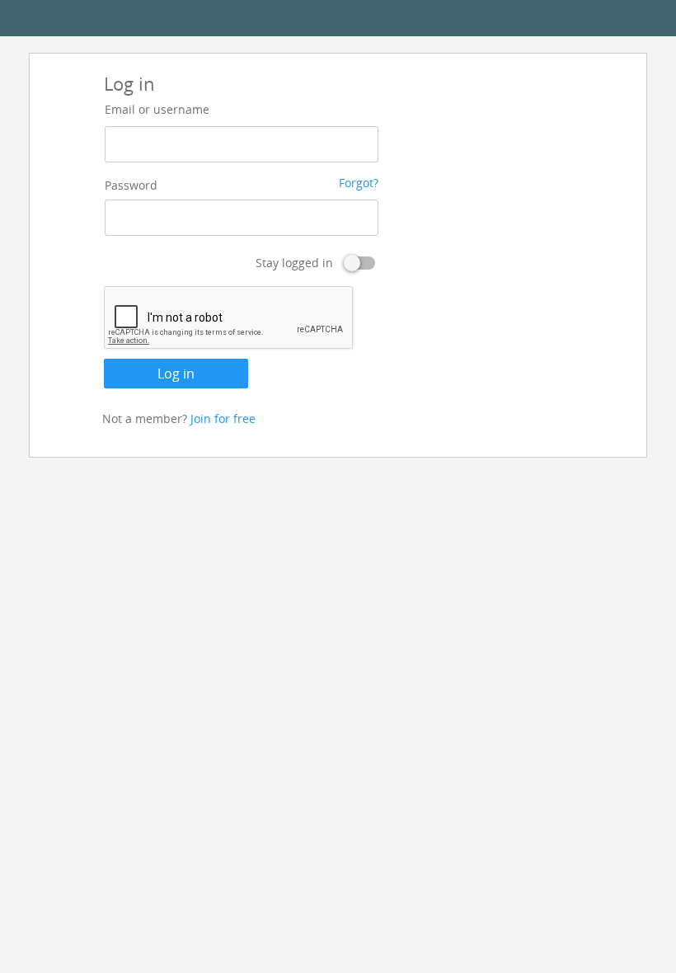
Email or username (157, 109)
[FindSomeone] (338, 18)
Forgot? (358, 182)
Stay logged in (294, 262)
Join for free (223, 418)
